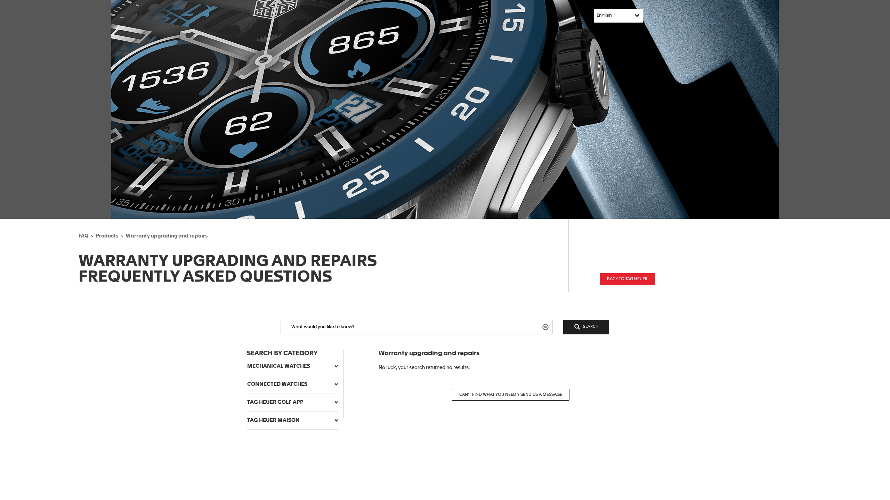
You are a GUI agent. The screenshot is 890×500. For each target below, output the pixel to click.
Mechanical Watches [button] (278, 366)
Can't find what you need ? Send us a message (510, 395)
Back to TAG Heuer (627, 279)
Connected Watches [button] (277, 384)
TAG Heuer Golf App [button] (275, 402)
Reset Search (546, 327)
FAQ (83, 236)
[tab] (292, 366)
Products (107, 236)
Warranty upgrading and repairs (167, 236)
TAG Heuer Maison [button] (273, 420)
